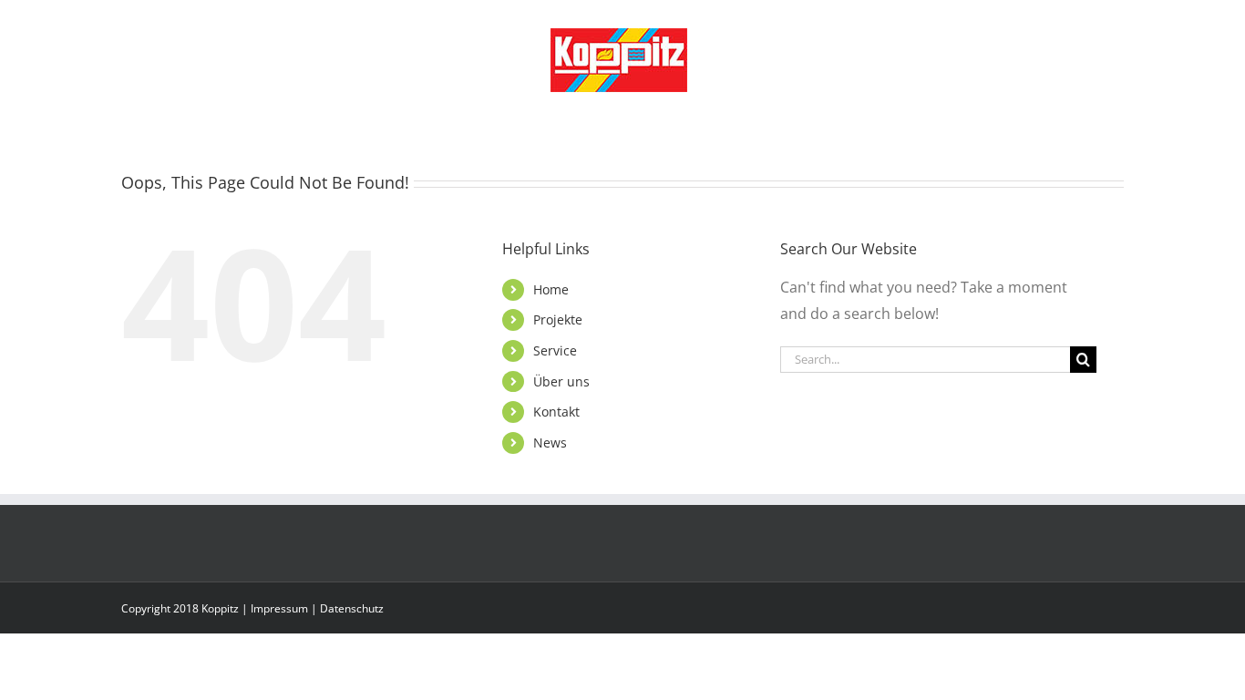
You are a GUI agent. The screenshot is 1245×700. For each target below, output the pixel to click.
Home (551, 289)
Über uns (561, 381)
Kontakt (556, 411)
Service (555, 350)
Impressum (279, 608)
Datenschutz (352, 608)
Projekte (557, 319)
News (550, 442)
